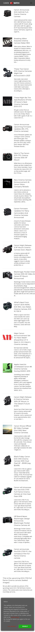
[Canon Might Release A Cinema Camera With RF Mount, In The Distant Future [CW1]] (7, 400)
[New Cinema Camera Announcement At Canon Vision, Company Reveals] (7, 183)
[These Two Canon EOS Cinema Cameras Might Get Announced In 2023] (7, 72)
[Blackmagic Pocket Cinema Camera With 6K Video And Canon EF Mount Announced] (7, 275)
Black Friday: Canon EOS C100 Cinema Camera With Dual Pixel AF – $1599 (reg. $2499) (22, 461)
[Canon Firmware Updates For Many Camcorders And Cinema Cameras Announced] (7, 212)
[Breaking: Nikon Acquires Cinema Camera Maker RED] (7, 42)
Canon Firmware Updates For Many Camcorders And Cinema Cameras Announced (21, 213)
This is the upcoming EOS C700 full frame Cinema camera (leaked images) (17, 580)
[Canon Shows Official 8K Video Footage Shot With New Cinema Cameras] (7, 429)
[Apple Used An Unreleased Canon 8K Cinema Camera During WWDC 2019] (7, 368)
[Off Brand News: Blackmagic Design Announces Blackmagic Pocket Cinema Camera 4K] (7, 520)
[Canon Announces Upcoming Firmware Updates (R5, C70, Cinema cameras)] (7, 128)
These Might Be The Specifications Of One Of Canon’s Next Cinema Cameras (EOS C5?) (22, 102)
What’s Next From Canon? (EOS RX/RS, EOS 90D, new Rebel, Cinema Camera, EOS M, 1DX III (22, 306)
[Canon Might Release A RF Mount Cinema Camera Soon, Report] (7, 249)
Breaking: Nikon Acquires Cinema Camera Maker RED (22, 41)
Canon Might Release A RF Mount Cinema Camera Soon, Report (22, 247)
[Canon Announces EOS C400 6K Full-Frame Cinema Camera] (7, 13)
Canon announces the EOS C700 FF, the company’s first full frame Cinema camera (22, 553)
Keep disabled (11, 626)
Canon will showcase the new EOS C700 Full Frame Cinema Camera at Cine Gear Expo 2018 (22, 491)
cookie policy (15, 617)
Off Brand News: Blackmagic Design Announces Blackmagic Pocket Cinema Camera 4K (22, 520)
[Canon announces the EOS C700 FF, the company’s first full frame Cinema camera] (7, 552)
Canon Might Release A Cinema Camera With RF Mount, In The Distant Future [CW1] (22, 401)
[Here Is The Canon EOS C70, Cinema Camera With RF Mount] (7, 156)
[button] (31, 3)
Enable (25, 626)
